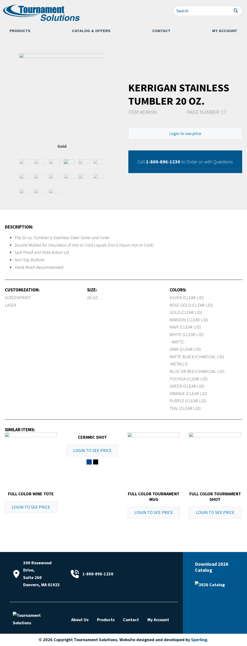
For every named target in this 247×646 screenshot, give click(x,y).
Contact (161, 31)
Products (20, 31)
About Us (80, 619)
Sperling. (199, 639)
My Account (224, 31)
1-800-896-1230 (163, 162)
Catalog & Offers (91, 31)
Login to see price (185, 133)
